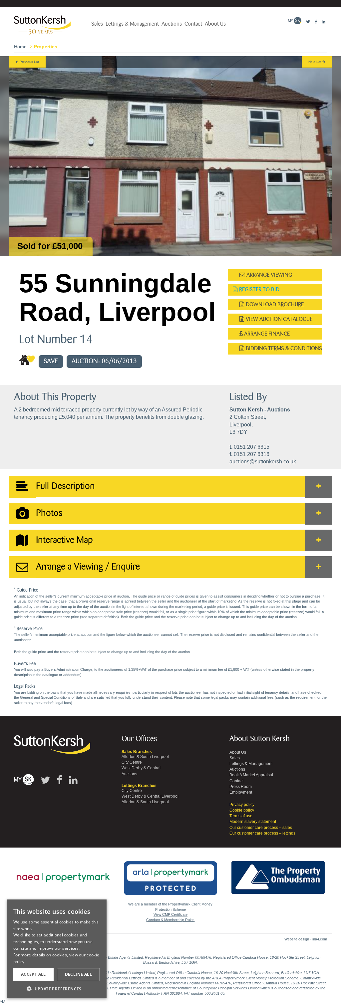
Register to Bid (258, 289)
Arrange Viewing (268, 275)
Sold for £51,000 (50, 246)
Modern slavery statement (252, 821)
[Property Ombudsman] (278, 874)
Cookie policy (241, 810)
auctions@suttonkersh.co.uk (262, 461)
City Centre (132, 762)
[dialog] (57, 949)
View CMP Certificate (170, 914)
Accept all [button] (33, 974)
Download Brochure (274, 304)
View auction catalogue (278, 319)
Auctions (172, 24)
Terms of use (240, 816)
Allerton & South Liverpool (145, 756)
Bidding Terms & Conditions (283, 348)
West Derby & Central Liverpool (150, 796)
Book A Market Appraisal (251, 775)
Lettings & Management (132, 24)
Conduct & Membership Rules (170, 920)
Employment (240, 792)
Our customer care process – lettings (262, 833)
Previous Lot (29, 62)
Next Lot (315, 62)
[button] (56, 988)
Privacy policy (241, 804)
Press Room (240, 786)
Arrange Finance (266, 334)
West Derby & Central (141, 768)
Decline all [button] (78, 974)
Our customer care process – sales (260, 827)
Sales (97, 24)
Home (20, 46)
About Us (215, 24)
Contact (193, 24)
